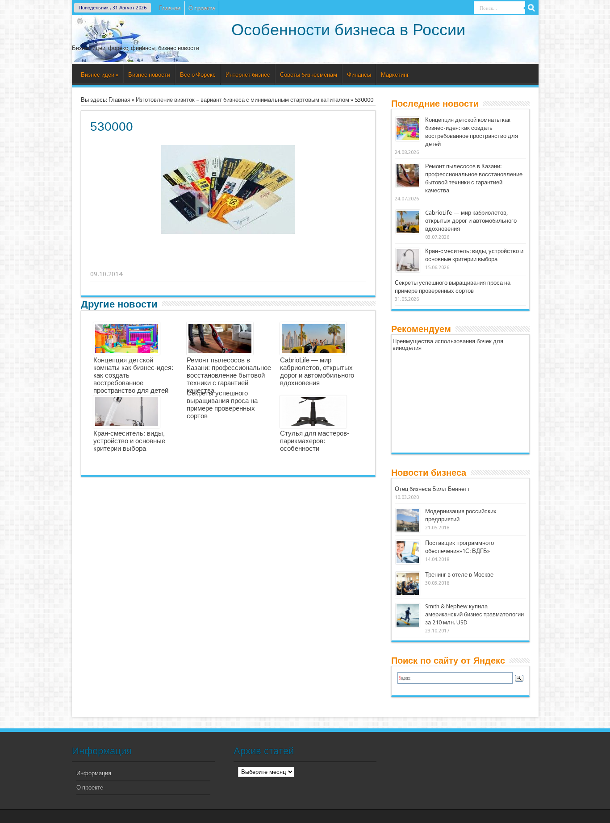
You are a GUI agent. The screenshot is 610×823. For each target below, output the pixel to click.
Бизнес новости (149, 74)
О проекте (201, 7)
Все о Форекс (198, 74)
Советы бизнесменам (308, 74)
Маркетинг (395, 74)
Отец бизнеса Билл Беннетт (432, 489)
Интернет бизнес (248, 74)
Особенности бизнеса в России (348, 30)
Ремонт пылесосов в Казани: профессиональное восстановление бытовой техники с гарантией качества (229, 375)
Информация (93, 773)
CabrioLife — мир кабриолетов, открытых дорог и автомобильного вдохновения (317, 371)
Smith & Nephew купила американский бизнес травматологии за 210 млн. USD (474, 614)
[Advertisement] (228, 262)
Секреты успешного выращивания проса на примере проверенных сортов (222, 404)
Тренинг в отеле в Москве (459, 574)
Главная (170, 7)
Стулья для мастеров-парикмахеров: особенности (314, 440)
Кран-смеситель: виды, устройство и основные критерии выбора (129, 440)
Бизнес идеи (99, 74)
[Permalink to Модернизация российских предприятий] (408, 520)
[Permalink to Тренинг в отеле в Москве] (408, 584)
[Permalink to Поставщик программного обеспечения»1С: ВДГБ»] (408, 552)
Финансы (359, 74)
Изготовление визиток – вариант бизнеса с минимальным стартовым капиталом (242, 99)
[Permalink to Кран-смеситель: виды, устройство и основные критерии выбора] (408, 260)
